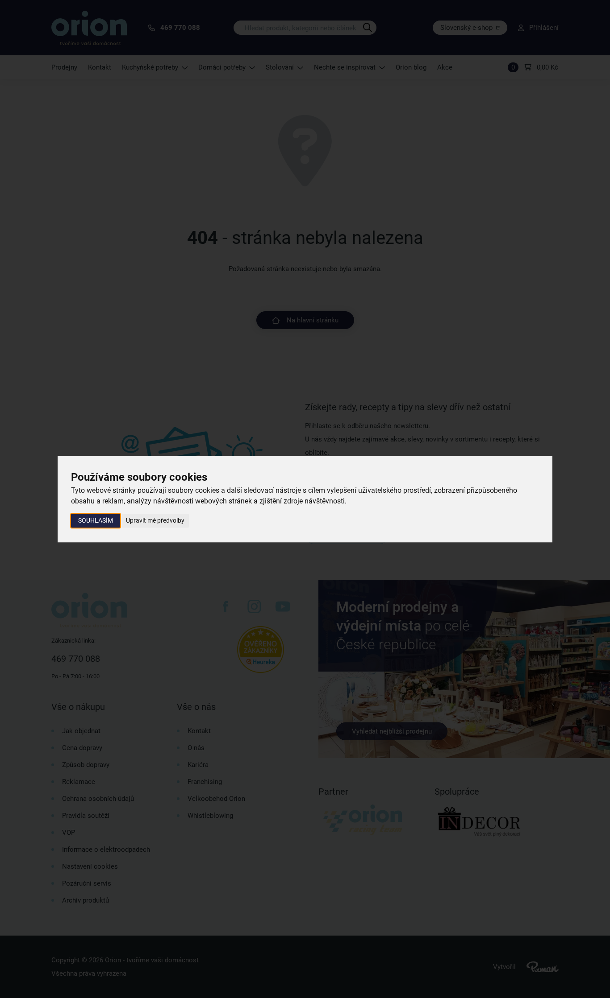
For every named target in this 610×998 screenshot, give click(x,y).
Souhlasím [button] (95, 520)
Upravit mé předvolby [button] (155, 520)
